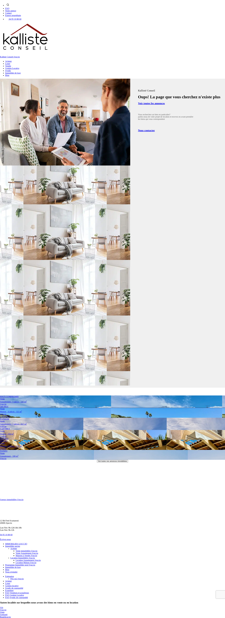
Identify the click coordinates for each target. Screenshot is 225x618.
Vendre (8, 66)
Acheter (8, 61)
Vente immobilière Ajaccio (26, 551)
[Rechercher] (7, 4)
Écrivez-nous (5, 539)
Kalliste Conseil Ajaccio (10, 57)
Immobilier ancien (12, 546)
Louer (7, 64)
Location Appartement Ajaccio (28, 560)
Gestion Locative (12, 68)
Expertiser (9, 590)
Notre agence (10, 11)
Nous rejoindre (11, 572)
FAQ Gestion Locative (14, 595)
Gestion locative (11, 586)
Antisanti (3, 614)
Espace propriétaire (13, 15)
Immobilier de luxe (13, 73)
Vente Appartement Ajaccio (27, 553)
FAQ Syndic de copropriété (16, 597)
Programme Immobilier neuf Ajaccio (20, 565)
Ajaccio (3, 610)
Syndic (8, 71)
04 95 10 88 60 (15, 19)
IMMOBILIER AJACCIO (16, 544)
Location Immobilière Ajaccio (22, 558)
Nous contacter (146, 130)
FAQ (7, 8)
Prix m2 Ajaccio (17, 579)
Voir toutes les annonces (151, 103)
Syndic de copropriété (14, 588)
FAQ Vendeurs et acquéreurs (17, 593)
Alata (2, 612)
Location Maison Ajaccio (26, 562)
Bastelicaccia (5, 617)
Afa (1, 607)
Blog (7, 75)
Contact (8, 13)
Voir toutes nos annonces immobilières (112, 461)
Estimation (9, 576)
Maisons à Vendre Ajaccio (26, 555)
